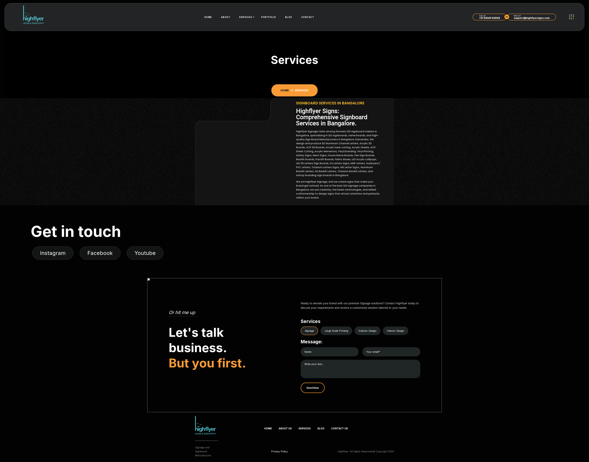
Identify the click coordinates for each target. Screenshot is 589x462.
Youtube (145, 253)
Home (208, 17)
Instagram (53, 253)
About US (285, 428)
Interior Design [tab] (395, 330)
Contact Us (339, 428)
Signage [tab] (309, 330)
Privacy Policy (279, 451)
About (225, 17)
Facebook (100, 253)
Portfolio (268, 17)
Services (245, 17)
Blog (288, 17)
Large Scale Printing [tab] (336, 330)
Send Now (312, 387)
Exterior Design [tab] (367, 330)
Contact (307, 17)
